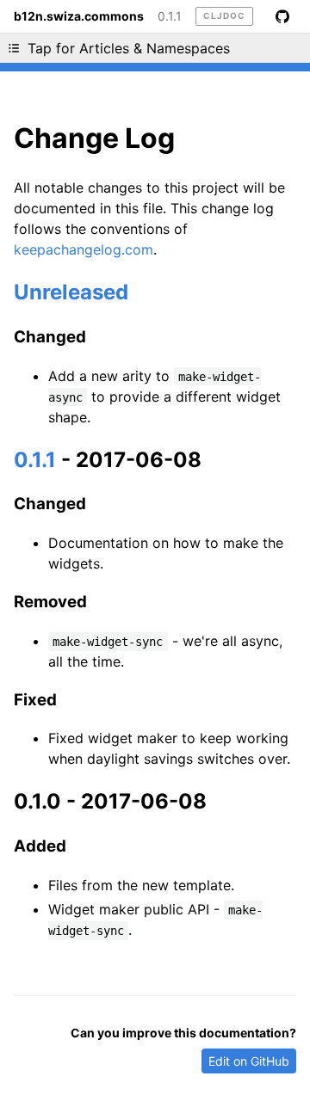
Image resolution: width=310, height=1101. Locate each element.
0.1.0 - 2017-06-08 (110, 801)
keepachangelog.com (83, 249)
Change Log (94, 138)
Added (40, 846)
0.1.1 (170, 16)
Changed (50, 337)
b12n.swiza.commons (79, 16)
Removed (50, 602)
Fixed (35, 700)
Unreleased (71, 292)
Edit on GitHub (248, 1061)
